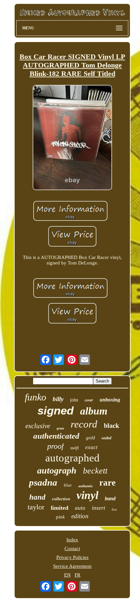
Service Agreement (72, 566)
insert (98, 507)
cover (89, 400)
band (110, 498)
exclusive (37, 426)
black (111, 425)
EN (67, 575)
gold (90, 437)
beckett (95, 470)
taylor (36, 507)
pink (60, 516)
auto (80, 508)
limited (59, 507)
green (60, 428)
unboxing (110, 399)
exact (91, 447)
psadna (43, 482)
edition (80, 516)
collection (61, 498)
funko (35, 397)
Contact (72, 548)
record (84, 424)
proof (55, 446)
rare (107, 483)
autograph (57, 470)
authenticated (56, 435)
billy (58, 399)
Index (72, 539)
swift (74, 447)
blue (68, 485)
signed (55, 410)
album (93, 411)
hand (37, 497)
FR (77, 575)
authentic (85, 486)
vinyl (87, 495)
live (114, 509)
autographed (72, 458)
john (74, 400)
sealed (106, 438)
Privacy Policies (72, 557)
